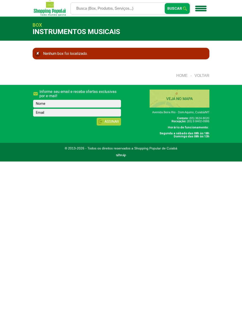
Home (182, 75)
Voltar (201, 75)
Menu (201, 8)
